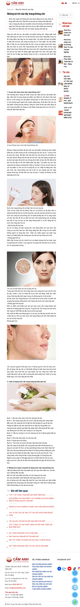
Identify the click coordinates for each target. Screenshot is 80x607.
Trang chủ (10, 9)
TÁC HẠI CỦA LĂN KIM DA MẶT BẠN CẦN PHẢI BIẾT (27, 521)
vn (63, 3)
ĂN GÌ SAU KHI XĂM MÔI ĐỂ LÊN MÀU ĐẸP (24, 536)
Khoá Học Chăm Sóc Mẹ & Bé (67, 32)
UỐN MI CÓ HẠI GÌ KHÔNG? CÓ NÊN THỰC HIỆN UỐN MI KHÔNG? (31, 507)
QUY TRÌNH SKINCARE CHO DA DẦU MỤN (23, 533)
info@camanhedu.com (17, 588)
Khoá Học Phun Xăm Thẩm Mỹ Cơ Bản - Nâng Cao (68, 61)
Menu (74, 3)
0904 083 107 (17, 584)
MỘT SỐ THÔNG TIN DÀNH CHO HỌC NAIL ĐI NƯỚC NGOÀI (29, 540)
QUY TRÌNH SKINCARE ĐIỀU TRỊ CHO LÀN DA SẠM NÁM (28, 546)
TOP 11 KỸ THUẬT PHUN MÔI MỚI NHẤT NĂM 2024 (27, 495)
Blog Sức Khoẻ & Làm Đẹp (24, 9)
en (66, 3)
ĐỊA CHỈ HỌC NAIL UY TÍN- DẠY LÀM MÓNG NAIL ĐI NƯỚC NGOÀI (68, 83)
